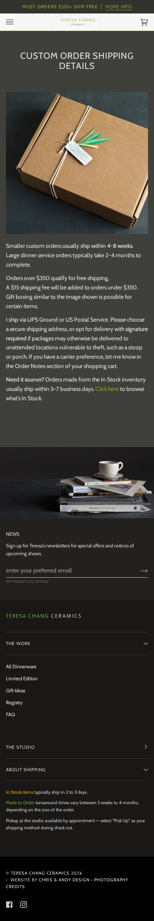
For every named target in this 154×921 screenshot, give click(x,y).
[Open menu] (17, 22)
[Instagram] (23, 904)
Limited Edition (21, 678)
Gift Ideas (15, 690)
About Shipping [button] (26, 769)
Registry (14, 702)
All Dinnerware (21, 666)
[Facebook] (9, 904)
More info (118, 6)
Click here (107, 388)
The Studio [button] (20, 747)
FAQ (10, 714)
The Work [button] (18, 643)
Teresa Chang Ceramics (40, 873)
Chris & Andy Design (64, 879)
